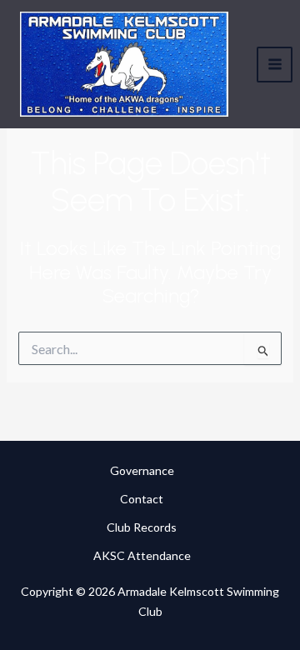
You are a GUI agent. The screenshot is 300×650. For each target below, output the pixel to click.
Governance (142, 470)
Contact (141, 499)
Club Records (142, 527)
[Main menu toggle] (274, 64)
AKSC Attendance (142, 555)
